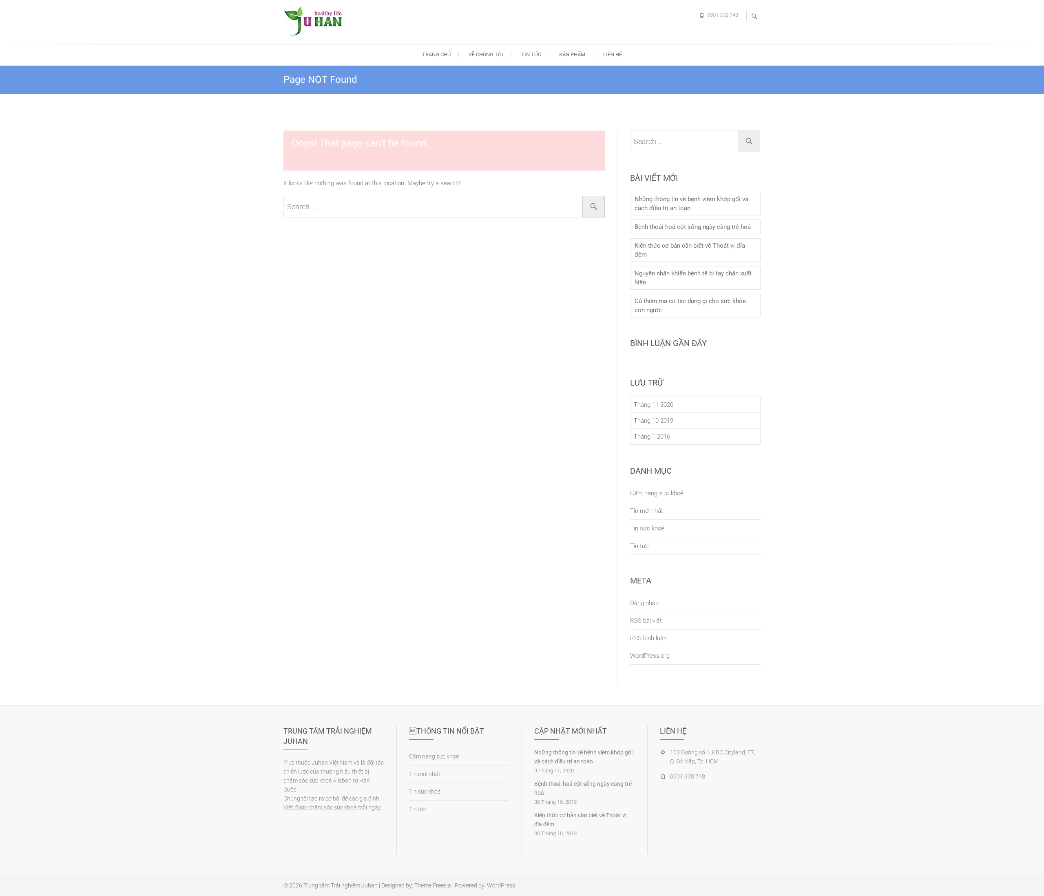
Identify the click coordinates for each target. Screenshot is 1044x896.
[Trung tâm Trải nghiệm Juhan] (316, 21)
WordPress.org (650, 655)
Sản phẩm (572, 54)
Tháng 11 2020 (653, 404)
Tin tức (531, 54)
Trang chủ (436, 54)
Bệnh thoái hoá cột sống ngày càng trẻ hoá (693, 227)
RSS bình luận (648, 638)
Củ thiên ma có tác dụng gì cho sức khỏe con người (690, 305)
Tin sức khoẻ (647, 528)
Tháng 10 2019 (653, 420)
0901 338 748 (722, 15)
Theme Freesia (432, 885)
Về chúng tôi (486, 54)
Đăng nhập (644, 603)
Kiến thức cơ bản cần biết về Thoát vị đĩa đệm (690, 250)
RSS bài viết (646, 620)
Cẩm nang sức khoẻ (656, 493)
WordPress (501, 885)
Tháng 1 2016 (652, 436)
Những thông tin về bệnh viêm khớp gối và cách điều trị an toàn (691, 203)
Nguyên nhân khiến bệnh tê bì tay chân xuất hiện (693, 278)
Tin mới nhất (646, 511)
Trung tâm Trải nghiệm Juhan (340, 885)
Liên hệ (612, 54)
